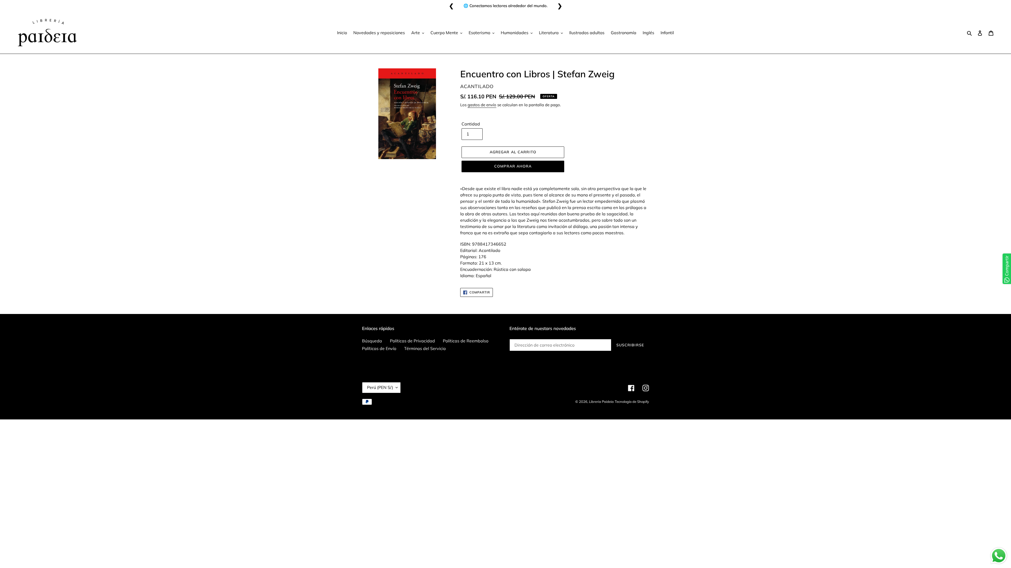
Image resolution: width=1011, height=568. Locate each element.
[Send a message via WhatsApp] (998, 555)
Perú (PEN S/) (380, 387)
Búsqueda (372, 340)
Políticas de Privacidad (412, 340)
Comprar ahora (513, 166)
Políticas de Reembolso (465, 340)
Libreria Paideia (601, 401)
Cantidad (471, 123)
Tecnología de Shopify (632, 401)
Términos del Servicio (425, 348)
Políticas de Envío (379, 348)
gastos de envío (482, 104)
